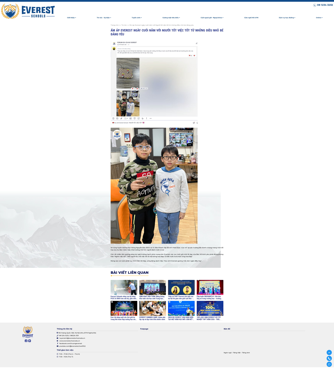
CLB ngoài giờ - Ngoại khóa (211, 18)
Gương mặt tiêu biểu (170, 18)
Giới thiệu (71, 18)
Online (319, 18)
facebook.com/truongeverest (70, 343)
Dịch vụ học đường (286, 18)
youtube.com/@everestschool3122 (72, 346)
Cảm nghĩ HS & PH (251, 18)
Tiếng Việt (236, 353)
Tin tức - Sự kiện (103, 18)
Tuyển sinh (136, 18)
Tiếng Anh (246, 353)
